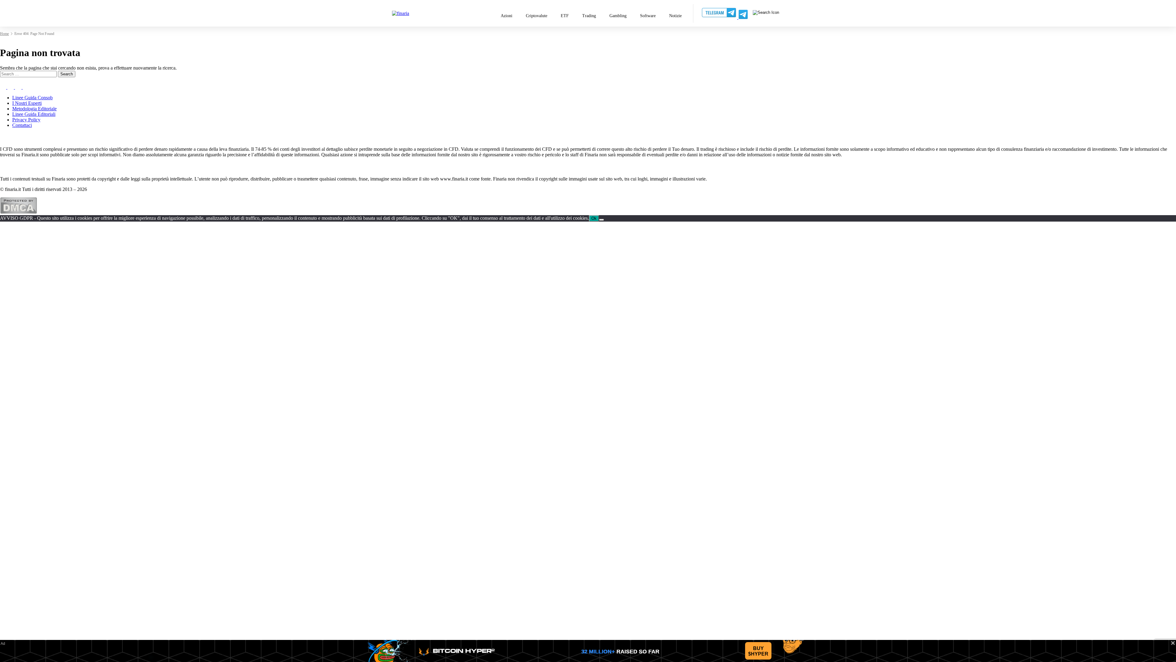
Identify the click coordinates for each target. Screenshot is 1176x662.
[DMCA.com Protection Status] (18, 212)
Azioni (506, 15)
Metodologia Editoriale (34, 108)
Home (4, 34)
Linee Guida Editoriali (33, 114)
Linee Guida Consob (32, 97)
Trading (589, 15)
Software (648, 15)
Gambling (618, 15)
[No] (601, 220)
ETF (565, 15)
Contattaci (22, 125)
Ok (594, 218)
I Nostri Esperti (27, 103)
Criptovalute (536, 15)
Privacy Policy (26, 119)
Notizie (675, 15)
